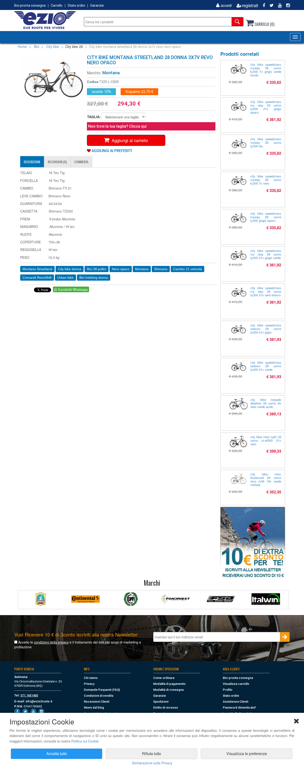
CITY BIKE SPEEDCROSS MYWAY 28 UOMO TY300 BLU (265, 142)
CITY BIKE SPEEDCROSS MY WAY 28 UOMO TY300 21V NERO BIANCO (265, 291)
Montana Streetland (37, 269)
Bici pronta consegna (30, 5)
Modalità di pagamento (169, 684)
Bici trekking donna (93, 277)
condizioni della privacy (51, 642)
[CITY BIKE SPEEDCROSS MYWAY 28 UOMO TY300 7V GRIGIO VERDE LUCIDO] (238, 69)
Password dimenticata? (239, 707)
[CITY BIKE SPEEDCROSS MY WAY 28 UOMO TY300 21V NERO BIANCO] (238, 292)
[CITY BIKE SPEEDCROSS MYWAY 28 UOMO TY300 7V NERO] (238, 180)
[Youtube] (278, 5)
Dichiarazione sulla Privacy (152, 763)
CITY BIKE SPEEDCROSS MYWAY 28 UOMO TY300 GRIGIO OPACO (265, 217)
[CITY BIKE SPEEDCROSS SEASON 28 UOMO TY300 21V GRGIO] (238, 329)
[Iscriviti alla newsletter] (252, 542)
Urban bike (65, 277)
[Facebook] (262, 5)
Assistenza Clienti (235, 701)
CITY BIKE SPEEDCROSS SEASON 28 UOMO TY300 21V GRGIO (265, 328)
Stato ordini (76, 5)
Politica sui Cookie (85, 741)
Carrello (56, 5)
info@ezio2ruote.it (39, 701)
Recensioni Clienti (96, 701)
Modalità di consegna (168, 689)
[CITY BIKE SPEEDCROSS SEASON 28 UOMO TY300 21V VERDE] (238, 367)
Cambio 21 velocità (187, 269)
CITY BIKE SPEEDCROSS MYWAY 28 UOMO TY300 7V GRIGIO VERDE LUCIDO (265, 69)
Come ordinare (164, 678)
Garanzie (97, 5)
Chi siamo (91, 678)
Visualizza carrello (236, 684)
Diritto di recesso (165, 707)
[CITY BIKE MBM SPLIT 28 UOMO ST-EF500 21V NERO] (238, 441)
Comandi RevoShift (37, 277)
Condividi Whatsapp (72, 289)
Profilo (227, 689)
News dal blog (94, 707)
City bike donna (69, 269)
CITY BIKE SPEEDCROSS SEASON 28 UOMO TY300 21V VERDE (265, 366)
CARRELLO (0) (264, 24)
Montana (111, 72)
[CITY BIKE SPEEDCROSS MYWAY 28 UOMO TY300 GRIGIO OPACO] (238, 218)
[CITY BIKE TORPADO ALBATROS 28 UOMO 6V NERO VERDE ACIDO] (238, 403)
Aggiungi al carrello (128, 140)
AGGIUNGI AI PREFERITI (111, 150)
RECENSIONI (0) (57, 161)
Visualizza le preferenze (246, 753)
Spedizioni (160, 701)
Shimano (160, 269)
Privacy (89, 684)
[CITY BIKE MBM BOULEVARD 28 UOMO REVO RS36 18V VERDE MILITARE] (238, 479)
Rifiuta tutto (151, 753)
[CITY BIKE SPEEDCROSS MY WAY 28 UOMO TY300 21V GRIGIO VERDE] (238, 255)
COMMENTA (81, 161)
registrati (250, 5)
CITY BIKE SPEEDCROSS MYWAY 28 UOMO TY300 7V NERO (265, 180)
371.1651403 (29, 695)
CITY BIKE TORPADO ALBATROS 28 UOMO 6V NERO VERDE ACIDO (265, 403)
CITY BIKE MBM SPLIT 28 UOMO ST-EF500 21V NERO (265, 440)
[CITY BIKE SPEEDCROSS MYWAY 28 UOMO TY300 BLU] (238, 143)
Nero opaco (120, 269)
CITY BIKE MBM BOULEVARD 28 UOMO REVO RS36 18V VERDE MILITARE (265, 479)
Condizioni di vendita (98, 695)
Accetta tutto (56, 753)
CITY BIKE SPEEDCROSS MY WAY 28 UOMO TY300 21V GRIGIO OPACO (265, 107)
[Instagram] (286, 5)
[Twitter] (270, 5)
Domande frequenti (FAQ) (102, 689)
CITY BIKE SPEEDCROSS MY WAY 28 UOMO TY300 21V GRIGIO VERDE (265, 254)
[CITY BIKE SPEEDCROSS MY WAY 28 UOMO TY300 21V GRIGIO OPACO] (238, 106)
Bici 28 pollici (96, 269)
